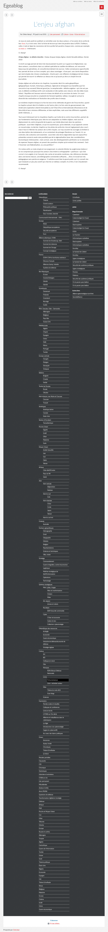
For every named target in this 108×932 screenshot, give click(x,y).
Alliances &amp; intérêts (51, 264)
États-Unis (42, 865)
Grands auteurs (48, 203)
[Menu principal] (102, 7)
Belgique (46, 315)
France (41, 255)
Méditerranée (43, 325)
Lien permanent (55, 34)
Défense (41, 801)
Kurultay (75, 248)
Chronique (42, 768)
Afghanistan (51, 487)
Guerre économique (49, 638)
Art (44, 654)
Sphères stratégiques (45, 584)
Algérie (45, 328)
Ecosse (45, 274)
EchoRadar (76, 197)
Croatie (45, 379)
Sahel (45, 477)
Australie (46, 524)
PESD (45, 224)
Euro (44, 234)
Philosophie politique (50, 207)
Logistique (46, 568)
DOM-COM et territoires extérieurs (54, 257)
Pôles (49, 597)
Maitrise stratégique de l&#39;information (50, 573)
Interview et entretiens (46, 774)
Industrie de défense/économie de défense (54, 643)
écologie (45, 631)
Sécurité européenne (50, 230)
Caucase (46, 399)
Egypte (45, 430)
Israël (45, 433)
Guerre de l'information (46, 849)
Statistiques (43, 771)
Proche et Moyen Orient (47, 811)
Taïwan (49, 514)
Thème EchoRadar (49, 750)
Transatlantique (48, 423)
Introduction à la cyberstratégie (53, 727)
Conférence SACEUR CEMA (12, 15)
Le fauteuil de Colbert (79, 252)
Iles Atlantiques (44, 271)
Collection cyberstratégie (55, 624)
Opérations (46, 577)
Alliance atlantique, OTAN (47, 238)
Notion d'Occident (45, 420)
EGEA (74, 231)
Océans (49, 594)
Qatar (45, 460)
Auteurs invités (44, 788)
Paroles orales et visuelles (51, 704)
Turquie (45, 403)
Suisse (41, 855)
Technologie (47, 581)
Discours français (48, 261)
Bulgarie (45, 376)
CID (40, 764)
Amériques (42, 406)
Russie (45, 389)
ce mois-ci (22, 48)
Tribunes (41, 822)
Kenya (41, 886)
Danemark (46, 291)
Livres (71, 34)
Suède (45, 305)
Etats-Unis (46, 416)
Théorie (45, 200)
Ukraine (45, 392)
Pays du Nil (46, 473)
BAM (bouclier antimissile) (55, 611)
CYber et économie (53, 617)
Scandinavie (43, 288)
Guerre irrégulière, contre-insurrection (55, 565)
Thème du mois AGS (54, 690)
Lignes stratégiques (79, 258)
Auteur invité (47, 743)
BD (44, 657)
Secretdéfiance (77, 297)
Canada (45, 413)
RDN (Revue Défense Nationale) (54, 672)
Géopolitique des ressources (48, 628)
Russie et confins (44, 832)
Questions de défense (46, 795)
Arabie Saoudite (48, 450)
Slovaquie (46, 365)
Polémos (75, 275)
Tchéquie (46, 369)
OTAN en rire (43, 778)
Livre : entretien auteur (54, 683)
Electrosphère (77, 225)
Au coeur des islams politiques (53, 733)
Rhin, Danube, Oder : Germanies (49, 309)
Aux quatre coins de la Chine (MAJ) (6, 15)
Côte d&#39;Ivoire (49, 470)
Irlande (45, 281)
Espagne (46, 335)
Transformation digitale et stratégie (50, 798)
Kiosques (46, 668)
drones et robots (52, 604)
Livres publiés (77, 201)
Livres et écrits (47, 711)
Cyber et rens (51, 621)
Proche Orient (43, 427)
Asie (40, 481)
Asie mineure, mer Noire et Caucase (50, 396)
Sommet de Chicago (49, 247)
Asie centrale (47, 484)
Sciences (46, 697)
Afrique (41, 467)
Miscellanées (43, 784)
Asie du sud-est (48, 517)
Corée (49, 507)
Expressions (43, 701)
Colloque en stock (49, 661)
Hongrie (45, 359)
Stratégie (42, 558)
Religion (45, 544)
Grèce (45, 338)
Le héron (46, 754)
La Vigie (45, 723)
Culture (66, 34)
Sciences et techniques (50, 551)
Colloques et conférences (51, 707)
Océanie (41, 521)
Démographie (47, 531)
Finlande (46, 295)
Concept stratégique (49, 251)
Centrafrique (43, 845)
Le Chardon (76, 235)
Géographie (47, 538)
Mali (40, 808)
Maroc (45, 345)
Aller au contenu (77, 1)
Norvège (46, 301)
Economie (42, 872)
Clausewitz (42, 761)
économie (46, 635)
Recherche (9, 194)
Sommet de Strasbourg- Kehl (52, 241)
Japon (49, 510)
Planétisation (47, 210)
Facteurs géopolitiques (46, 528)
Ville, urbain (47, 554)
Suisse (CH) (47, 322)
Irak (44, 453)
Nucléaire (46, 608)
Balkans (41, 373)
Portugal (46, 349)
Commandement (48, 561)
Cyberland (76, 214)
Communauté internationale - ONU (50, 217)
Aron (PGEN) (43, 791)
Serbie (45, 382)
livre (23, 43)
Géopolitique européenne (51, 227)
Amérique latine (48, 409)
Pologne (45, 362)
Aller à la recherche (98, 1)
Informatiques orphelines (81, 238)
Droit (45, 534)
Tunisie (45, 352)
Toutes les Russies (44, 386)
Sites (44, 687)
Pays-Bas (46, 318)
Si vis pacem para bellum (81, 282)
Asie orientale (47, 500)
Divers (41, 737)
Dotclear (16, 930)
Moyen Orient (43, 447)
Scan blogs (50, 693)
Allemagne (46, 311)
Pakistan (50, 490)
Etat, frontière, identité (50, 214)
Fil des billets (54, 923)
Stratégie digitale (48, 647)
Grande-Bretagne (48, 278)
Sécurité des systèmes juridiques (83, 265)
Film (44, 664)
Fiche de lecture (80, 34)
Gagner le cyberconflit (50, 730)
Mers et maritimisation (54, 590)
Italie (44, 342)
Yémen (45, 463)
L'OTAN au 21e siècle (50, 714)
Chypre (45, 332)
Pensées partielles (44, 757)
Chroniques (47, 747)
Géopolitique (43, 197)
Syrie (44, 443)
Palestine (46, 440)
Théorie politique (44, 862)
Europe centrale (44, 356)
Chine (49, 504)
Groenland (46, 298)
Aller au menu (88, 1)
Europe (41, 221)
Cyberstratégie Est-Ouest (81, 218)
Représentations (48, 548)
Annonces (46, 740)
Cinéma (41, 899)
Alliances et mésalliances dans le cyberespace (53, 719)
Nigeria (41, 869)
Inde (48, 497)
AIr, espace (46, 601)
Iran (44, 457)
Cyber (45, 614)
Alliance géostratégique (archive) (83, 293)
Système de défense (49, 268)
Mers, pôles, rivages (49, 587)
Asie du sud (47, 494)
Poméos (75, 272)
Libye (45, 436)
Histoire (45, 541)
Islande (45, 284)
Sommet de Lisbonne (50, 244)
